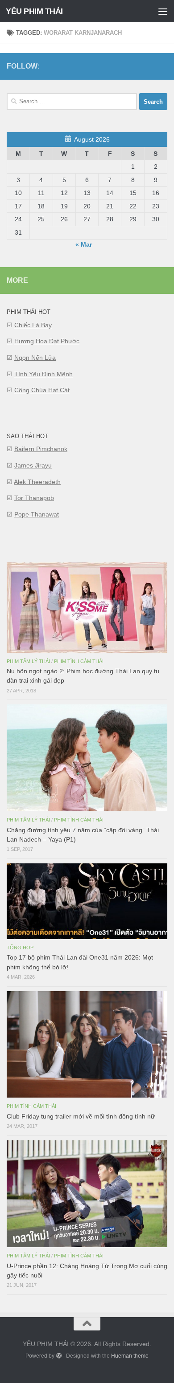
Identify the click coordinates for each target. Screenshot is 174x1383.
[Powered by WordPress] (58, 1356)
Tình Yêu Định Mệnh (43, 374)
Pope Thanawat (36, 514)
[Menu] (163, 11)
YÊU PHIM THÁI (34, 11)
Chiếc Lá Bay (33, 325)
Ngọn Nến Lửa (35, 357)
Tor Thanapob (34, 497)
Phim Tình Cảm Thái (79, 661)
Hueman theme (130, 1356)
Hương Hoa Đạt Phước (46, 341)
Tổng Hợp (20, 947)
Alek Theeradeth (37, 481)
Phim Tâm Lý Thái (28, 661)
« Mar (83, 244)
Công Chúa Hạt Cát (42, 390)
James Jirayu (33, 465)
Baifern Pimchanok (40, 448)
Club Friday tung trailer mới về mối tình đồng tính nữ (81, 1116)
